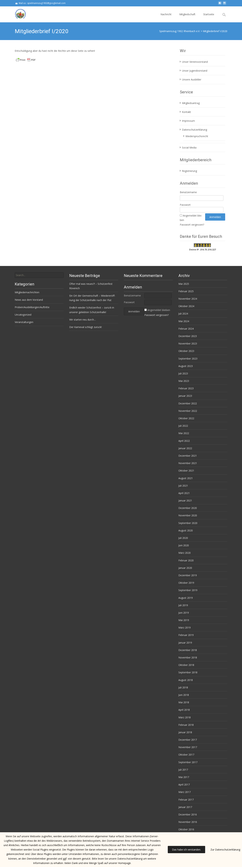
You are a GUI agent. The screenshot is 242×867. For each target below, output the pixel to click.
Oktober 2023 (186, 351)
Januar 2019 (185, 642)
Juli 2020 (183, 538)
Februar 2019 (186, 635)
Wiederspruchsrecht (196, 136)
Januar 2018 (185, 732)
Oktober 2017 (186, 754)
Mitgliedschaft (187, 14)
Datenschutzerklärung (194, 129)
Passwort (185, 204)
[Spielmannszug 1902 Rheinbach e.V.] (17, 13)
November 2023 (187, 343)
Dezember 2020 (187, 508)
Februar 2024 (186, 328)
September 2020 (187, 523)
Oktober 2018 (186, 665)
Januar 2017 (185, 807)
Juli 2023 (183, 373)
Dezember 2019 (187, 575)
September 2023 (187, 358)
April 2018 (184, 709)
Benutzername (188, 192)
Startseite (208, 14)
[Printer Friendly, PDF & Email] (26, 59)
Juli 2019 (183, 605)
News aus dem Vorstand (29, 299)
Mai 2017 (183, 777)
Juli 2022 (183, 425)
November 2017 (187, 747)
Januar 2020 (185, 567)
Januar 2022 (185, 448)
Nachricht (166, 14)
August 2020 (185, 530)
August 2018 (185, 680)
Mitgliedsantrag (191, 103)
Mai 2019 (183, 620)
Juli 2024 (183, 313)
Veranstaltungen (24, 322)
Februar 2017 (186, 799)
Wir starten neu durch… (82, 319)
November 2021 (187, 463)
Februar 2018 (186, 724)
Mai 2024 (183, 321)
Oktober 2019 (186, 582)
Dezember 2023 (187, 336)
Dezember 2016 (187, 814)
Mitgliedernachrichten (27, 292)
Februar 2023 (186, 388)
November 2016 (187, 822)
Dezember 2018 (187, 650)
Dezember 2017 (187, 739)
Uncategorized (23, 314)
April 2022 (184, 440)
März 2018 (184, 717)
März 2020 (184, 552)
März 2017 (184, 792)
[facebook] (220, 4)
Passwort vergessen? (192, 224)
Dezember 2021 (187, 455)
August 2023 (185, 366)
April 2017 (184, 784)
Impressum (188, 120)
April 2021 (184, 493)
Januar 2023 (185, 395)
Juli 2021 (183, 485)
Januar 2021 (185, 500)
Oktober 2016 (186, 829)
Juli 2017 (183, 769)
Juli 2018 (183, 687)
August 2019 (185, 597)
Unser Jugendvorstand (194, 70)
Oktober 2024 (186, 306)
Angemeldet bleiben (158, 310)
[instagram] (224, 4)
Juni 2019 (183, 612)
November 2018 (187, 657)
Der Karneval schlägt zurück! (85, 327)
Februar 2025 (186, 291)
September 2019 (187, 590)
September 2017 (187, 762)
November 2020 (187, 515)
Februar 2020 (186, 560)
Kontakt (186, 112)
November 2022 (187, 411)
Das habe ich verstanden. (186, 849)
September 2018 (187, 672)
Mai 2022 (183, 433)
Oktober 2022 (186, 418)
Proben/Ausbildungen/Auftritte (32, 307)
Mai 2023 (183, 381)
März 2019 (184, 627)
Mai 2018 (183, 702)
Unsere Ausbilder (191, 79)
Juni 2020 (183, 545)
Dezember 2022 (187, 403)
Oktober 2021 (186, 470)
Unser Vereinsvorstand (195, 61)
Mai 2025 (183, 283)
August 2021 (185, 478)
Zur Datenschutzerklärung (225, 849)
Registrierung (189, 171)
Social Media (189, 147)
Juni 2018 (183, 695)
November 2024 (187, 298)
